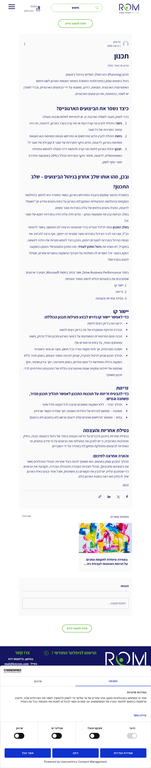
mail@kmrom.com (16, 664)
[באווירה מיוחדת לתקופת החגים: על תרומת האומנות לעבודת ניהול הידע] (105, 538)
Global (33, 6)
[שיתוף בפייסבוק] (127, 496)
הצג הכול (26, 516)
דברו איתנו (29, 10)
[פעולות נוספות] (24, 44)
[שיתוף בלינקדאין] (109, 496)
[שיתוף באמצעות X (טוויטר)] (118, 496)
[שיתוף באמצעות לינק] (100, 496)
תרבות (126, 484)
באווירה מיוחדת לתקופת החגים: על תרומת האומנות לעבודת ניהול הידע (106, 561)
